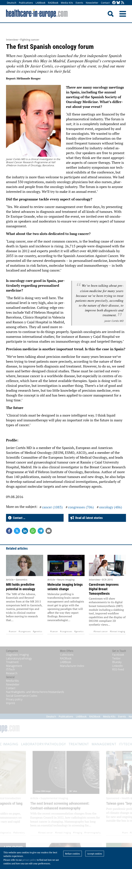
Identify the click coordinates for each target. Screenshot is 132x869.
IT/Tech (10, 669)
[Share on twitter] (17, 531)
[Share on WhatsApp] (33, 531)
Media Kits (67, 2)
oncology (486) (110, 507)
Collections (66, 654)
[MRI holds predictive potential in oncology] (24, 565)
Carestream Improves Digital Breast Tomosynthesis (104, 589)
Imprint (10, 703)
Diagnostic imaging (17, 654)
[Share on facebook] (9, 531)
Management (14, 666)
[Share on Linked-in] (25, 531)
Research (11, 673)
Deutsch (11, 2)
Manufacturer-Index (72, 666)
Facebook (118, 654)
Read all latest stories (88, 518)
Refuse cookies (72, 853)
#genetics (37, 631)
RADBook (53, 2)
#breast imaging (117, 631)
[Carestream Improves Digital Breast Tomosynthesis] (107, 565)
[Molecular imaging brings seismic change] (66, 565)
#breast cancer (101, 631)
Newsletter (92, 2)
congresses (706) (81, 507)
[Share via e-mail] (49, 531)
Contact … (18, 518)
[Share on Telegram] (41, 531)
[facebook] (114, 3)
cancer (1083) (52, 507)
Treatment (12, 662)
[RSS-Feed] (122, 3)
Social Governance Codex (21, 696)
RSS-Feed (118, 669)
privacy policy (29, 859)
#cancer (12, 631)
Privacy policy (14, 699)
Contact (105, 2)
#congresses (25, 631)
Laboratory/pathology (19, 658)
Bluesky (117, 662)
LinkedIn (117, 666)
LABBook (40, 2)
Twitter (116, 658)
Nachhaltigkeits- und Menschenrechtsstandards (35, 692)
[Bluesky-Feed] (118, 3)
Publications (26, 2)
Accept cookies (94, 853)
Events (79, 2)
